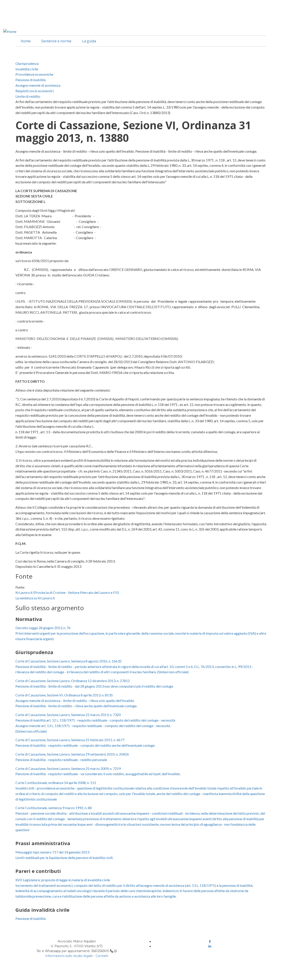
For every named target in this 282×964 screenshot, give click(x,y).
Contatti (102, 956)
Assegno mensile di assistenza (37, 85)
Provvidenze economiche (34, 74)
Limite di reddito (27, 96)
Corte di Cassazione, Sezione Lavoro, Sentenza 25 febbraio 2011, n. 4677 (69, 740)
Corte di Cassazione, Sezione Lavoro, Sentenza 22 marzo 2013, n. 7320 (68, 715)
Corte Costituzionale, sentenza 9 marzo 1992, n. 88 (53, 808)
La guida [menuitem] (89, 41)
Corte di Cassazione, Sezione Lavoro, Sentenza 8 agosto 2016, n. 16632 (68, 661)
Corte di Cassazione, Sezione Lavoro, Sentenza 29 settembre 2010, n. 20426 (72, 754)
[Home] (9, 31)
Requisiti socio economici (34, 91)
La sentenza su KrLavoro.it (35, 598)
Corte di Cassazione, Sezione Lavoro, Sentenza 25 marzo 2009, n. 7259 (68, 768)
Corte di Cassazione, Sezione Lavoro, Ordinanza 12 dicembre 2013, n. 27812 (72, 681)
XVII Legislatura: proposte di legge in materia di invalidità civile (62, 880)
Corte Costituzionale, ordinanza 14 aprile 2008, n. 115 (55, 782)
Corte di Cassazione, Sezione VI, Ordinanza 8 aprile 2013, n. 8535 (64, 695)
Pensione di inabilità (30, 80)
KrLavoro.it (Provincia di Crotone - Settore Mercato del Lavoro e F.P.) (67, 592)
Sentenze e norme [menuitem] (56, 41)
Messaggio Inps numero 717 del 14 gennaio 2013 (52, 852)
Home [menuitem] (26, 41)
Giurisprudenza (27, 63)
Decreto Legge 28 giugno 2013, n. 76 (42, 628)
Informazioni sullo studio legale (69, 956)
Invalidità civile (26, 69)
